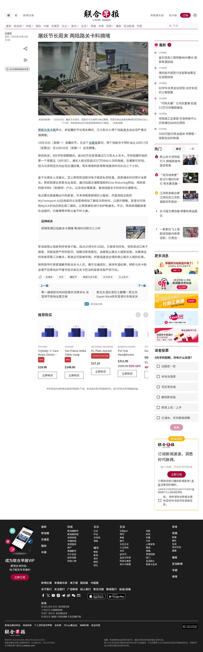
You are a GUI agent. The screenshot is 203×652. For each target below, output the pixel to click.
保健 (93, 26)
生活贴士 (150, 560)
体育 (101, 26)
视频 (108, 26)
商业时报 (95, 625)
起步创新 (71, 557)
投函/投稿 (125, 589)
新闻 (174, 537)
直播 (174, 550)
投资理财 (71, 544)
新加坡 (18, 26)
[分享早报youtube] (53, 595)
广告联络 (72, 589)
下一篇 (142, 285)
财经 (28, 26)
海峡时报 (84, 625)
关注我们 (59, 589)
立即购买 (47, 375)
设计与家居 (125, 564)
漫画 (96, 540)
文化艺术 (124, 544)
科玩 (148, 534)
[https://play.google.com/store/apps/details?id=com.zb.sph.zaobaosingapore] (116, 596)
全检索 (58, 625)
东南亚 (55, 26)
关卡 (126, 130)
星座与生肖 (151, 564)
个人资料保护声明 (174, 492)
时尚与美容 (125, 560)
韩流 (96, 561)
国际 (38, 26)
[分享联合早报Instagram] (58, 595)
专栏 (122, 550)
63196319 (64, 606)
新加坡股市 (73, 530)
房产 (69, 547)
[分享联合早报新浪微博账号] (68, 595)
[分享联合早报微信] (73, 595)
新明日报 (28, 15)
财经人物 (71, 560)
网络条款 (27, 625)
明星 (96, 551)
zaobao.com (28, 645)
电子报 (173, 15)
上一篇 (45, 285)
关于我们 (46, 589)
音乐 (96, 558)
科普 (148, 537)
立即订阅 (19, 577)
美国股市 (71, 550)
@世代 (123, 554)
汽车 (148, 540)
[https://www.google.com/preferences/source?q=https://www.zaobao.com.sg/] (190, 626)
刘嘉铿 (8, 33)
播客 (118, 26)
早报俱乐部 (157, 15)
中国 (46, 26)
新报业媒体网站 (12, 625)
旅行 (122, 540)
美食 (122, 537)
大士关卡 (123, 276)
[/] (101, 15)
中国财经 (71, 540)
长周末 (93, 142)
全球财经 (71, 537)
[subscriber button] (195, 15)
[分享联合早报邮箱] (79, 595)
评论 (96, 534)
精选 (148, 547)
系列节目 (176, 547)
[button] (195, 15)
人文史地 (124, 547)
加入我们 (85, 589)
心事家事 (150, 544)
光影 (148, 530)
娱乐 (74, 26)
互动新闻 (129, 26)
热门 (148, 557)
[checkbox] (160, 500)
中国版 (95, 583)
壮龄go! (124, 530)
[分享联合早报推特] (48, 595)
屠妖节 (73, 276)
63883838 (57, 609)
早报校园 (150, 554)
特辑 (148, 550)
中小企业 (71, 554)
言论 (64, 26)
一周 (191, 149)
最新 (8, 26)
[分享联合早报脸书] (43, 595)
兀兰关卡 (107, 276)
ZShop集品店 (70, 625)
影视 (96, 555)
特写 (122, 534)
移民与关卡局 (47, 130)
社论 (96, 530)
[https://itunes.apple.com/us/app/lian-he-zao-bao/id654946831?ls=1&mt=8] (96, 596)
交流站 (97, 537)
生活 (83, 26)
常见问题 (98, 589)
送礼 (96, 565)
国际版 (84, 583)
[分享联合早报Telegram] (63, 595)
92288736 (75, 616)
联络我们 (111, 589)
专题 (139, 26)
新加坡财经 (73, 534)
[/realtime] (169, 45)
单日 (178, 149)
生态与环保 (125, 557)
